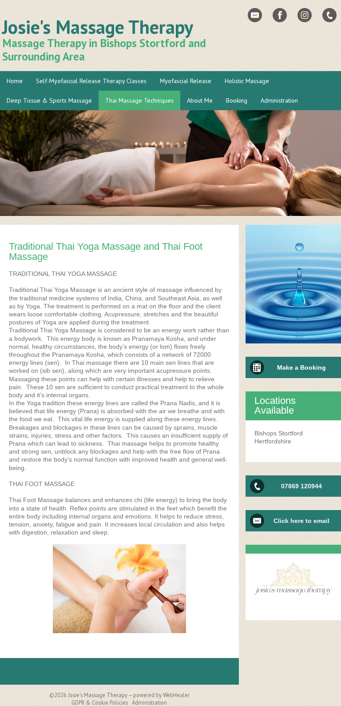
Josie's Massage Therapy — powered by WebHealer (129, 694)
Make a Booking (301, 367)
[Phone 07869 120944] (329, 15)
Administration (149, 702)
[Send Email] (254, 15)
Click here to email (301, 520)
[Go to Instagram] (304, 15)
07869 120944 (301, 486)
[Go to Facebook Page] (279, 15)
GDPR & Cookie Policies (99, 702)
